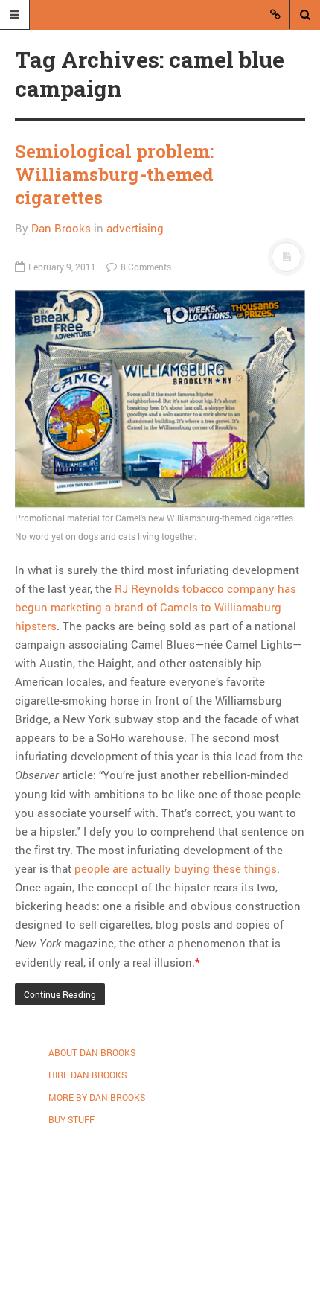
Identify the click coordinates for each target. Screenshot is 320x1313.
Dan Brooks (61, 227)
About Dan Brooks (91, 1052)
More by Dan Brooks (96, 1097)
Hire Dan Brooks (87, 1075)
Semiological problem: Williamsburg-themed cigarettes (114, 174)
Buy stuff (71, 1119)
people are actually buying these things (175, 868)
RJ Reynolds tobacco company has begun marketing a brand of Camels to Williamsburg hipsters (155, 607)
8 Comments (144, 267)
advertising (135, 227)
